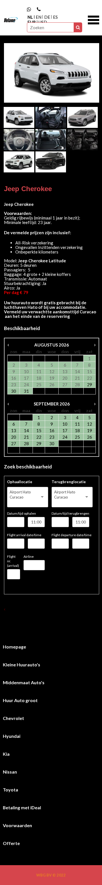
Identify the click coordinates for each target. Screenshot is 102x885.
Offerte (11, 843)
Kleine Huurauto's (21, 664)
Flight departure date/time (72, 535)
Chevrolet (13, 718)
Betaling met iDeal (22, 807)
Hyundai (11, 736)
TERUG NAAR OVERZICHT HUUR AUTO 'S (40, 609)
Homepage (14, 646)
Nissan (10, 771)
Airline (29, 556)
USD (43, 22)
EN (38, 17)
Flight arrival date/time (24, 535)
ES (55, 17)
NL (30, 17)
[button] (93, 19)
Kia (6, 754)
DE (47, 17)
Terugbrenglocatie (69, 482)
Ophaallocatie (19, 482)
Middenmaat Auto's (23, 682)
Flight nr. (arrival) (13, 561)
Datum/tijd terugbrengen (70, 513)
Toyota (10, 789)
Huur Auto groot (20, 700)
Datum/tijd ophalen (21, 513)
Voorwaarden (17, 825)
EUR (31, 22)
